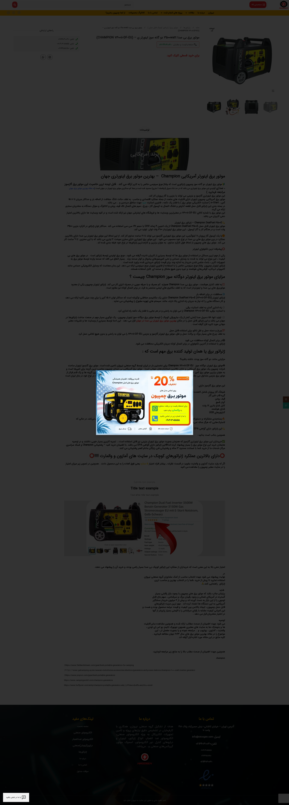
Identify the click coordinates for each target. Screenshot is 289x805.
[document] (144, 402)
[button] (100, 374)
